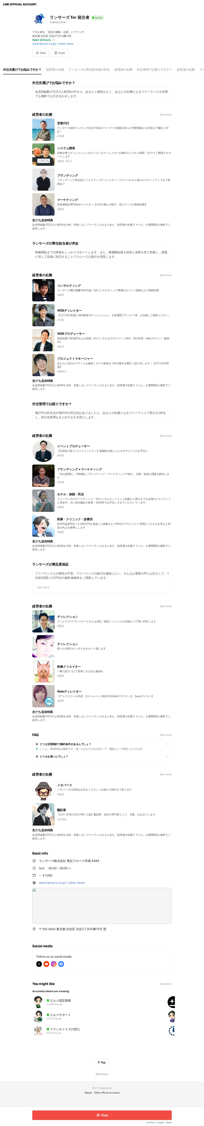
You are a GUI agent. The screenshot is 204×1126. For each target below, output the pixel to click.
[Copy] (104, 929)
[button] (59, 53)
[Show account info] (97, 18)
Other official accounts (107, 1092)
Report (88, 1092)
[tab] (22, 69)
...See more (42, 587)
